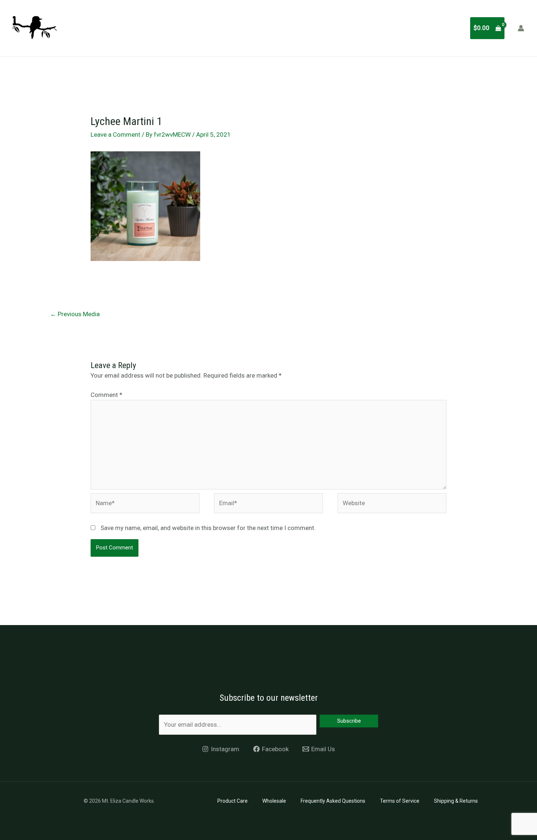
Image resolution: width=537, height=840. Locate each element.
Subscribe (349, 721)
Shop (322, 27)
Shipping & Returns (456, 801)
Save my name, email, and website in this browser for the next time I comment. (208, 527)
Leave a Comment (115, 134)
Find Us (412, 27)
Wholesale (274, 801)
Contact (446, 27)
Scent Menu (286, 27)
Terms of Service (399, 801)
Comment (106, 394)
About (248, 27)
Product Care (232, 801)
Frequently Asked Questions (333, 801)
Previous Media (75, 314)
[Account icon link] (521, 28)
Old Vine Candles (366, 27)
